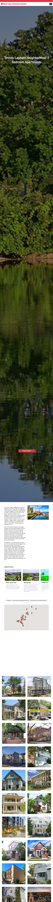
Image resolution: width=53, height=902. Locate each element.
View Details (13, 687)
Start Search (26, 451)
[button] (24, 619)
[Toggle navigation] (50, 4)
